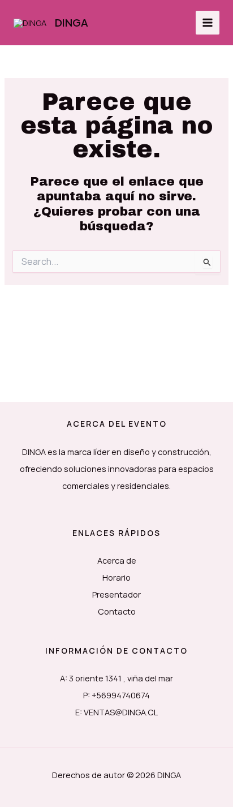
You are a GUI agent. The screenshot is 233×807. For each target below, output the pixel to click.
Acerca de (116, 560)
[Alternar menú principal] (207, 23)
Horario (116, 577)
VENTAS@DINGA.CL (121, 712)
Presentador (116, 594)
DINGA (71, 22)
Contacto (117, 611)
